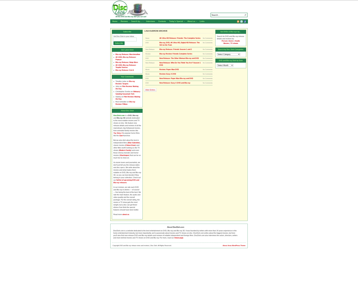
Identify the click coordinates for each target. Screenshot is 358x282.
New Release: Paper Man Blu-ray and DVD (176, 78)
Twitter (241, 21)
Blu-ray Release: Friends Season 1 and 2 (175, 49)
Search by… (135, 21)
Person (224, 41)
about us (125, 214)
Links (202, 21)
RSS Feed (238, 21)
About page (178, 238)
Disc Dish (179, 9)
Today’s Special (175, 21)
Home (114, 21)
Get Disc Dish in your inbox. (123, 36)
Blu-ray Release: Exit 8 (125, 70)
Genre (231, 41)
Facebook (245, 21)
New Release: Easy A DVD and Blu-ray (174, 83)
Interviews (150, 21)
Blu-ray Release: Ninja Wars (127, 62)
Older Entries (150, 90)
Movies (226, 43)
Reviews (124, 21)
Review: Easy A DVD (167, 74)
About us (190, 21)
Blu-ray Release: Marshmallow (128, 54)
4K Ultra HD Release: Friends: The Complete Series (180, 38)
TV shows (234, 43)
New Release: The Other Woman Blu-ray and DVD (179, 58)
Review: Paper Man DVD (169, 69)
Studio (237, 41)
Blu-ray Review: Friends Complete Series (175, 54)
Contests (162, 21)
